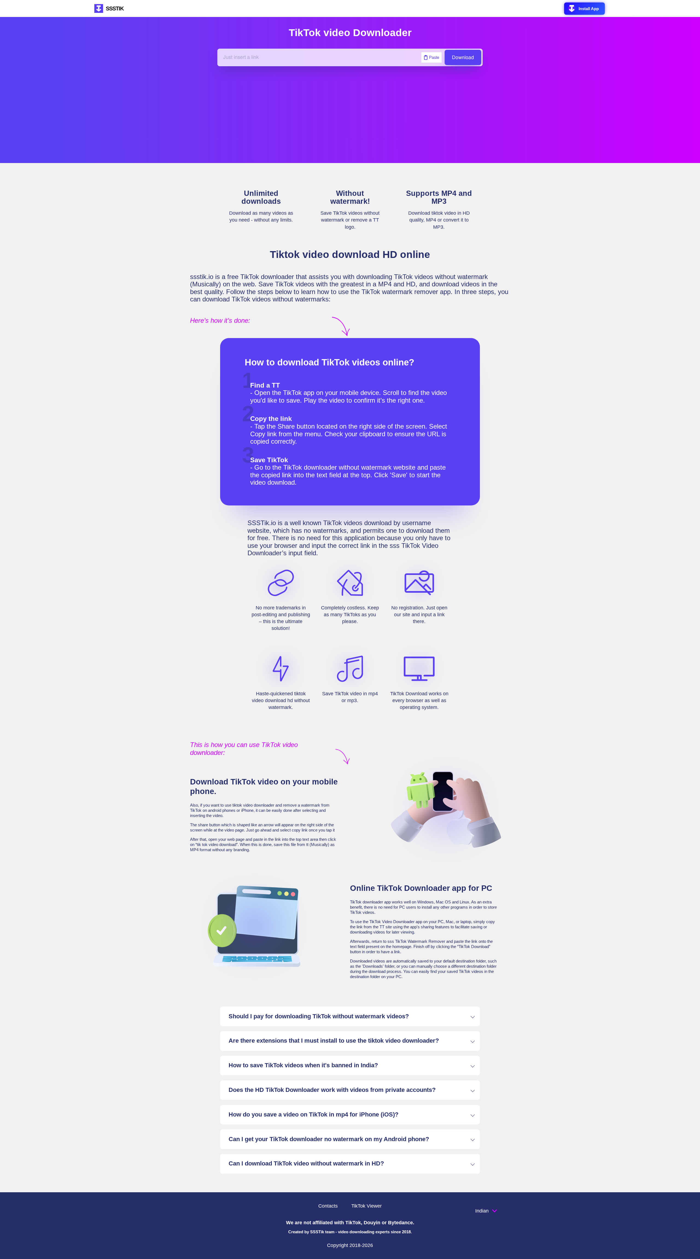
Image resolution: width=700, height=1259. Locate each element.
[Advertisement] (350, 114)
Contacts (328, 1206)
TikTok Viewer (366, 1206)
